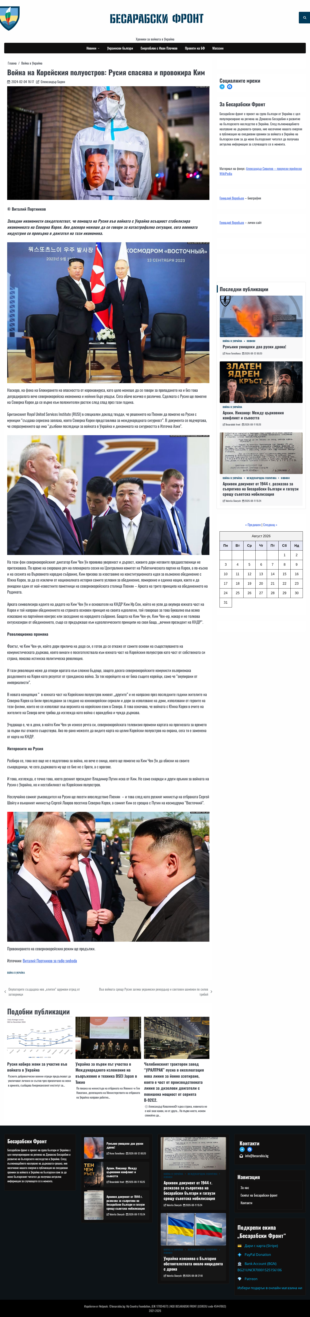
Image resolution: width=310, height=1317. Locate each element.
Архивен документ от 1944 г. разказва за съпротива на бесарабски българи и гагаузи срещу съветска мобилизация (261, 489)
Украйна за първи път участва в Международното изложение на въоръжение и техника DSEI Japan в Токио (106, 1073)
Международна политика (262, 478)
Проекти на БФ (195, 48)
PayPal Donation (258, 1254)
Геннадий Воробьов (232, 198)
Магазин (218, 48)
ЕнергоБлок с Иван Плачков (159, 48)
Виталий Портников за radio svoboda (50, 960)
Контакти (227, 264)
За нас (245, 1187)
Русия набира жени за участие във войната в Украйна (37, 1067)
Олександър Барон (53, 81)
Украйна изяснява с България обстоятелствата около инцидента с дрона (193, 1263)
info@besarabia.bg (256, 1155)
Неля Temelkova (233, 353)
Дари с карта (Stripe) (261, 1245)
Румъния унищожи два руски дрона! (254, 347)
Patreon (251, 1279)
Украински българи (120, 48)
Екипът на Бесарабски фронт (259, 1195)
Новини (91, 48)
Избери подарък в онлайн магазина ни (269, 1288)
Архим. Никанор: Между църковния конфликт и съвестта (253, 415)
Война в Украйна (16, 972)
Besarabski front (233, 424)
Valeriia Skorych (233, 500)
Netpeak (103, 1306)
